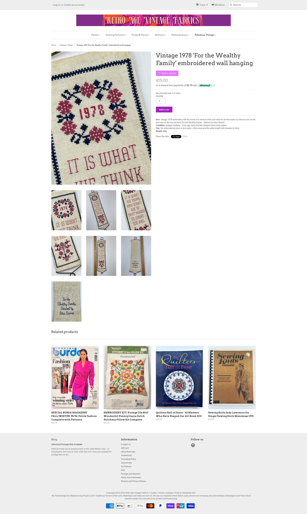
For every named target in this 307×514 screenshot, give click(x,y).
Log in (56, 5)
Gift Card (125, 448)
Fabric (95, 35)
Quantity (159, 96)
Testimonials (126, 455)
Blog (54, 439)
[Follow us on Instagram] (193, 446)
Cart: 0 (204, 5)
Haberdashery (179, 35)
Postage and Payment (130, 474)
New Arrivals (126, 463)
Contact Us (126, 444)
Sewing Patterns (115, 35)
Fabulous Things (204, 35)
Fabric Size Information (131, 477)
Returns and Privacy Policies (133, 481)
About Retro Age (128, 452)
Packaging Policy (128, 459)
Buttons (160, 35)
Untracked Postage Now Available (66, 444)
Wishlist (219, 5)
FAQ (123, 470)
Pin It (185, 136)
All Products (126, 466)
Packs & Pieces (140, 35)
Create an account (74, 5)
